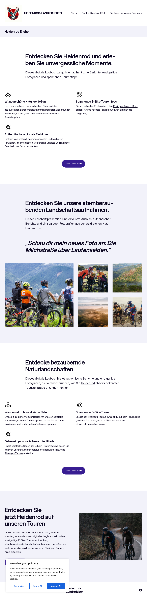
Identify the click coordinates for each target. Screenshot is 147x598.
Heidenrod (88, 383)
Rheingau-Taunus (14, 453)
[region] (37, 575)
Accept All (56, 586)
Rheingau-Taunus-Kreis (125, 106)
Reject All (37, 586)
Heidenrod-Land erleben (43, 13)
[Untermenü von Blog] (76, 13)
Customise (18, 586)
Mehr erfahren (73, 163)
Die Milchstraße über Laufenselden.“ (70, 246)
